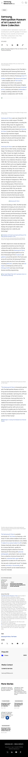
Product (4, 10)
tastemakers (22, 89)
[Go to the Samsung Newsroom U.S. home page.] (9, 2)
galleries (3, 257)
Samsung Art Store (21, 78)
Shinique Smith (5, 268)
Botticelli (9, 263)
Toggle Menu (2, 3)
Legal (12, 747)
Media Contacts (18, 744)
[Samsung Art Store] (14, 201)
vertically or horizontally (13, 565)
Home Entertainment (5, 725)
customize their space (12, 558)
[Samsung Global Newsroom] (26, 3)
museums (18, 255)
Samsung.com (9, 744)
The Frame (18, 80)
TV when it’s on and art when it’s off (11, 543)
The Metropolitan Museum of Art (9, 595)
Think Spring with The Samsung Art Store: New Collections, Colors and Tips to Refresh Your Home (19, 705)
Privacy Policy (7, 747)
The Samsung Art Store (8, 387)
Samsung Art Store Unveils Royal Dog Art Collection (5, 705)
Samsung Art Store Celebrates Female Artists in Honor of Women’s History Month (6, 729)
